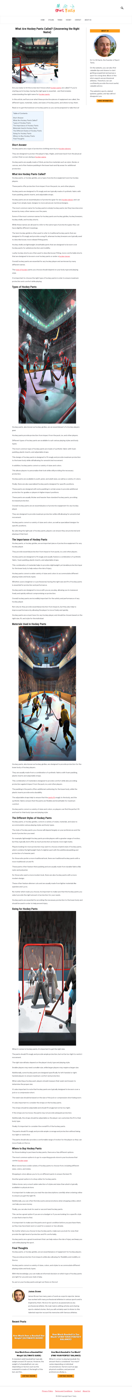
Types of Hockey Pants (22, 123)
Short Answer (18, 118)
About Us (88, 20)
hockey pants (55, 88)
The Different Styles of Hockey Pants (27, 131)
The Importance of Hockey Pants (25, 126)
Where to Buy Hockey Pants (24, 136)
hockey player (67, 200)
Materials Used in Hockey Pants (25, 128)
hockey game (40, 157)
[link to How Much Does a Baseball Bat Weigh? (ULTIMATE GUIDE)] (29, 1337)
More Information (105, 101)
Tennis (59, 20)
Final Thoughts (18, 139)
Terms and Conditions (63, 1391)
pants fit (51, 797)
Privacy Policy (47, 1391)
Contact (78, 20)
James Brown (34, 1291)
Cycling (51, 20)
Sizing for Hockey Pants (22, 133)
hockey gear (23, 1160)
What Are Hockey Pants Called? (25, 120)
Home (43, 20)
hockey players (65, 149)
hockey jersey (64, 256)
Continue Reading (28, 1376)
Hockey (68, 20)
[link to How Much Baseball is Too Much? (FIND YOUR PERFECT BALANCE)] (66, 1337)
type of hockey (21, 270)
